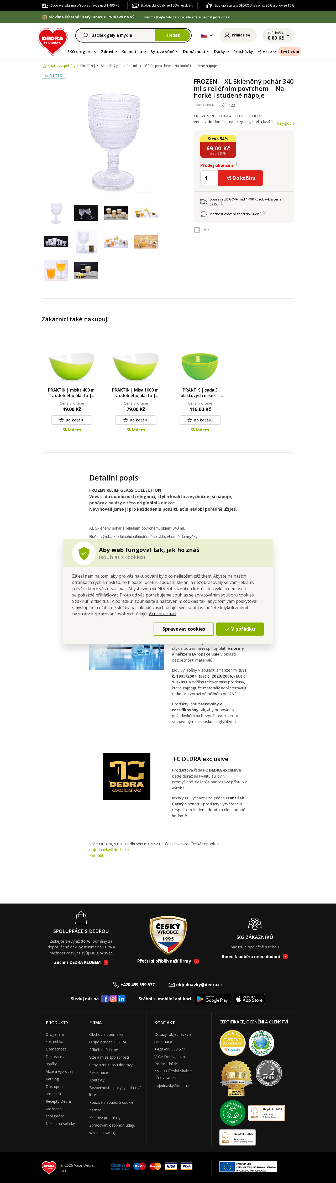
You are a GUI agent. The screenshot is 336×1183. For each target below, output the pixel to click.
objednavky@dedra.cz (109, 849)
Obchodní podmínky (106, 1034)
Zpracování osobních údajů (112, 1125)
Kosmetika (132, 51)
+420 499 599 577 (137, 984)
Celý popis (285, 123)
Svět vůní (289, 51)
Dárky (219, 51)
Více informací (162, 613)
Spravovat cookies (183, 629)
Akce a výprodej (59, 1071)
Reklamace (98, 1072)
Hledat (172, 35)
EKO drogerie (80, 51)
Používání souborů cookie (111, 1102)
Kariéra (95, 1109)
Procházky (243, 51)
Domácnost (194, 51)
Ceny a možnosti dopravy (111, 1064)
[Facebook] (105, 999)
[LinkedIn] (121, 999)
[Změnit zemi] (204, 35)
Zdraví (107, 51)
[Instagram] (113, 999)
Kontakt (96, 855)
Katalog (52, 1078)
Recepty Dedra (58, 1101)
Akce (267, 51)
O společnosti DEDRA (107, 1041)
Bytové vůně (162, 51)
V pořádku (242, 629)
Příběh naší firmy (103, 1049)
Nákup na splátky (60, 1123)
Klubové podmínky (104, 1117)
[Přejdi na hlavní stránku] (53, 41)
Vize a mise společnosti (109, 1057)
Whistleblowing (102, 1132)
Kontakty (96, 1080)
